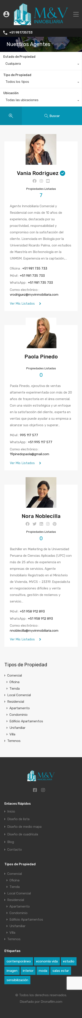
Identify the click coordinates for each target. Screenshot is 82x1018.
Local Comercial (19, 695)
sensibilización (17, 980)
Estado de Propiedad (19, 57)
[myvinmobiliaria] (41, 23)
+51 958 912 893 (32, 611)
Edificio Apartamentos (26, 721)
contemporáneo (19, 961)
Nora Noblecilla (41, 516)
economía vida (47, 961)
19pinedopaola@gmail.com (29, 454)
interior (28, 971)
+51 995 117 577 (40, 442)
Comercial (14, 675)
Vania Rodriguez (38, 173)
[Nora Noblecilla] (41, 506)
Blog (10, 842)
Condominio (18, 715)
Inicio (11, 811)
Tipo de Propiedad (17, 75)
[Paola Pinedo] (41, 346)
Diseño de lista (18, 819)
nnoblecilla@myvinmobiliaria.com (34, 631)
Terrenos (14, 741)
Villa (12, 734)
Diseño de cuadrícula (22, 834)
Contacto (14, 849)
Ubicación (11, 93)
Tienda (14, 689)
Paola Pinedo (41, 357)
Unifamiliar (17, 728)
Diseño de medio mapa (24, 826)
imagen (12, 971)
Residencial (15, 702)
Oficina (14, 682)
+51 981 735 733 (34, 268)
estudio (68, 961)
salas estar (60, 971)
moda (43, 971)
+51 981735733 (21, 32)
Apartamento (19, 708)
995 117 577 (29, 435)
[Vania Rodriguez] (41, 163)
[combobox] (41, 64)
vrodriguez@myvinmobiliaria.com (34, 295)
